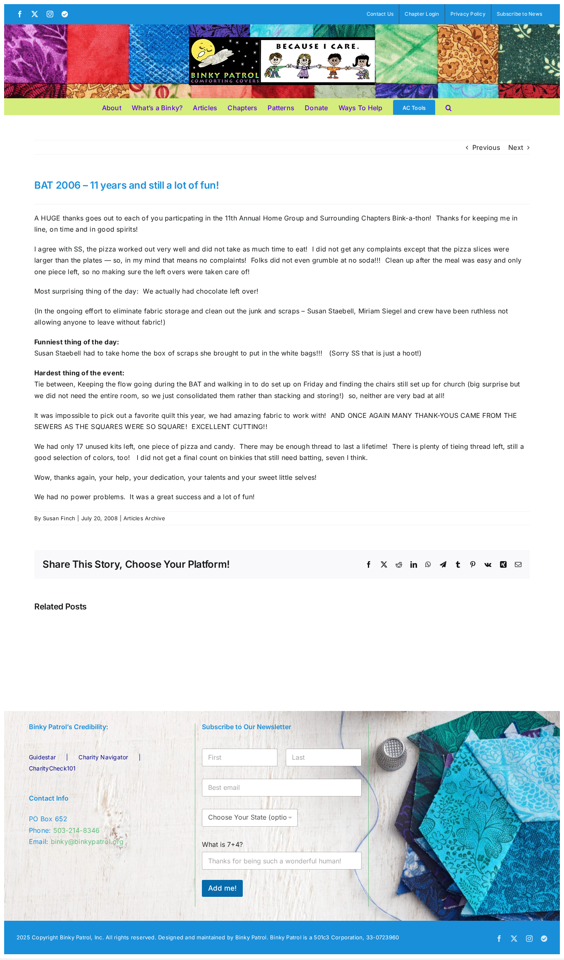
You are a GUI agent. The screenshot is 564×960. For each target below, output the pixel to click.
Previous (486, 147)
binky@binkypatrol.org (87, 841)
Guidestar (42, 757)
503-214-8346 (76, 830)
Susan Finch (59, 518)
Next (515, 147)
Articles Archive (144, 518)
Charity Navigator (103, 757)
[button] (449, 106)
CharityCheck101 (52, 768)
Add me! (222, 888)
